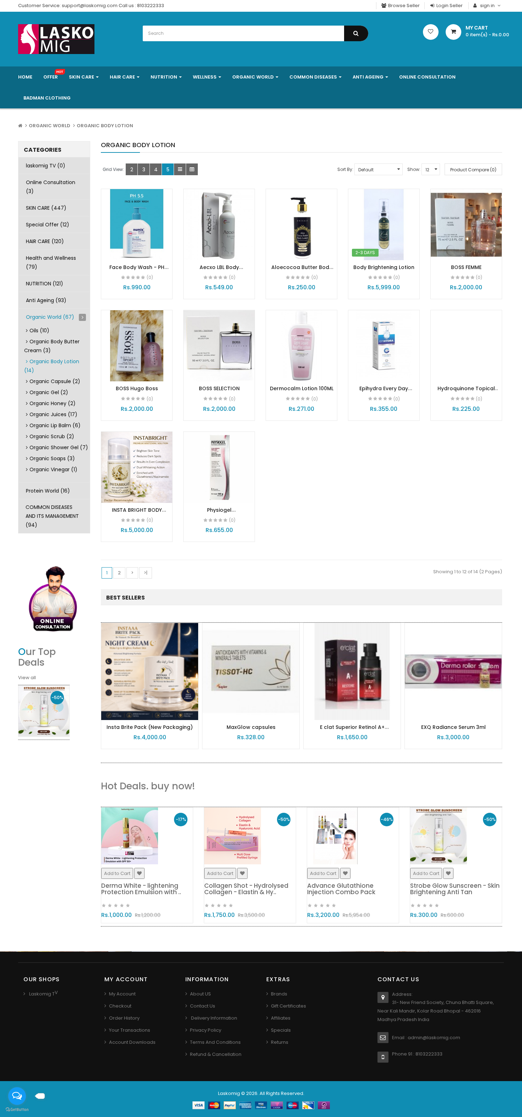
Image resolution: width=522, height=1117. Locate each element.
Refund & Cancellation (215, 1054)
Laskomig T (41, 993)
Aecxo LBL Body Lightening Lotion (219, 271)
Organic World (49, 125)
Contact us (202, 1006)
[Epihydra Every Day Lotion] (383, 345)
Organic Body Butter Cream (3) (52, 346)
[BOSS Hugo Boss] (136, 345)
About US (200, 993)
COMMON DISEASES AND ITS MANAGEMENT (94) (52, 516)
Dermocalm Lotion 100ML (301, 388)
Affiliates (280, 1018)
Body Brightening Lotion (383, 267)
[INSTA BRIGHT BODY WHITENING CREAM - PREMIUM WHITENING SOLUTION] (136, 467)
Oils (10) (39, 330)
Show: (413, 169)
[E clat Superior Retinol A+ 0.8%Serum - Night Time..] (352, 671)
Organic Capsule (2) (54, 381)
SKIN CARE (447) (46, 207)
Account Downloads (132, 1042)
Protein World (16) (48, 490)
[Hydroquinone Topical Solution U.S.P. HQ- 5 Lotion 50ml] (466, 345)
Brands (279, 993)
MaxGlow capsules (251, 727)
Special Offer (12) (47, 224)
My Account (122, 993)
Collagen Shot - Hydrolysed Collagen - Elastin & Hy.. (246, 889)
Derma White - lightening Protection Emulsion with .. (141, 889)
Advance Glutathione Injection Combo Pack (341, 889)
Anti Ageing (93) (46, 300)
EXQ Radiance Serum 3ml (453, 727)
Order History (124, 1018)
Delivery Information (213, 1018)
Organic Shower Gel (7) (58, 447)
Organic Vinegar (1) (53, 469)
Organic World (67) (50, 317)
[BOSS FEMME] (466, 224)
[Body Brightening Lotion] (383, 224)
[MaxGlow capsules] (250, 671)
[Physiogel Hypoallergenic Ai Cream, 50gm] (219, 467)
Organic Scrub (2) (51, 436)
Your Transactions (129, 1030)
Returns (279, 1042)
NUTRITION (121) (44, 283)
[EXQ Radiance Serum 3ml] (453, 671)
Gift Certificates (288, 1006)
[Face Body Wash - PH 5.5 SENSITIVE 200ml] (136, 224)
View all (27, 677)
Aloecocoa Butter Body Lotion (301, 271)
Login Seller (449, 5)
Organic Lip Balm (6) (55, 425)
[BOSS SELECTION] (219, 345)
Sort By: (345, 169)
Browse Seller (403, 5)
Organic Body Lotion (105, 125)
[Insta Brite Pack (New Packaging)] (149, 671)
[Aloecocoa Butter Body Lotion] (301, 224)
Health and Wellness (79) (51, 262)
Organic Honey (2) (52, 403)
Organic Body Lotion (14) (51, 366)
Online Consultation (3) (50, 187)
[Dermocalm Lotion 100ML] (301, 345)
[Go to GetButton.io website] (17, 1109)
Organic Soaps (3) (52, 458)
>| (145, 572)
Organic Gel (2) (48, 392)
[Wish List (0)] (431, 32)
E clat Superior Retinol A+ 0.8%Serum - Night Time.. (352, 730)
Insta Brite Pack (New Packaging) (150, 727)
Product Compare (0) (473, 170)
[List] (180, 169)
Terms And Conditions (215, 1042)
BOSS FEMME (466, 267)
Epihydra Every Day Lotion (383, 392)
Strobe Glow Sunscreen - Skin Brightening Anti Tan (455, 889)
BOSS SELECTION (219, 388)
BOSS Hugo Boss (137, 388)
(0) (150, 277)
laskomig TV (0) (45, 165)
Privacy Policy (205, 1030)
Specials (281, 1030)
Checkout (120, 1006)
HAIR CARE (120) (45, 241)
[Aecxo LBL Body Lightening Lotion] (219, 224)
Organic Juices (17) (53, 414)
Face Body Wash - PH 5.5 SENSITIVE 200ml (136, 271)
